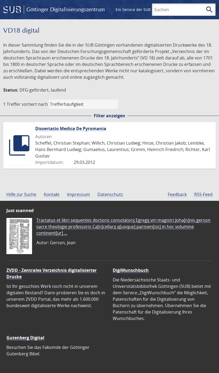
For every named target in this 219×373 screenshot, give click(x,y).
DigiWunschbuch (131, 270)
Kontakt (52, 194)
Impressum (78, 194)
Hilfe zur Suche (21, 194)
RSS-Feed (203, 194)
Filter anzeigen (109, 116)
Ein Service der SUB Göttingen (142, 9)
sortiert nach (35, 104)
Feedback (177, 194)
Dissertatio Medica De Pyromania (70, 128)
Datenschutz (110, 194)
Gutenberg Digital (25, 338)
